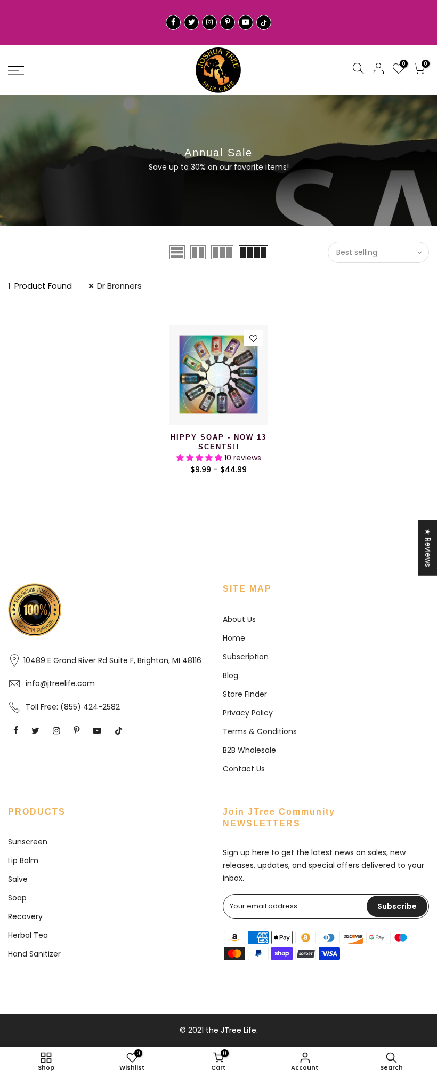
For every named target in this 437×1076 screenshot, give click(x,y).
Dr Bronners (119, 285)
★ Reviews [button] (428, 547)
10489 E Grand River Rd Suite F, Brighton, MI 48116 (112, 660)
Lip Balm (23, 860)
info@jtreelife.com (60, 683)
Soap (17, 897)
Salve (18, 879)
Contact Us (244, 768)
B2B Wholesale (249, 750)
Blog (230, 675)
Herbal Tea (28, 935)
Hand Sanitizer (34, 954)
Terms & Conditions (260, 731)
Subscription (246, 656)
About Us (239, 619)
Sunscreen (27, 841)
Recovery (25, 916)
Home (234, 638)
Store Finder (245, 694)
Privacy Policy (248, 712)
